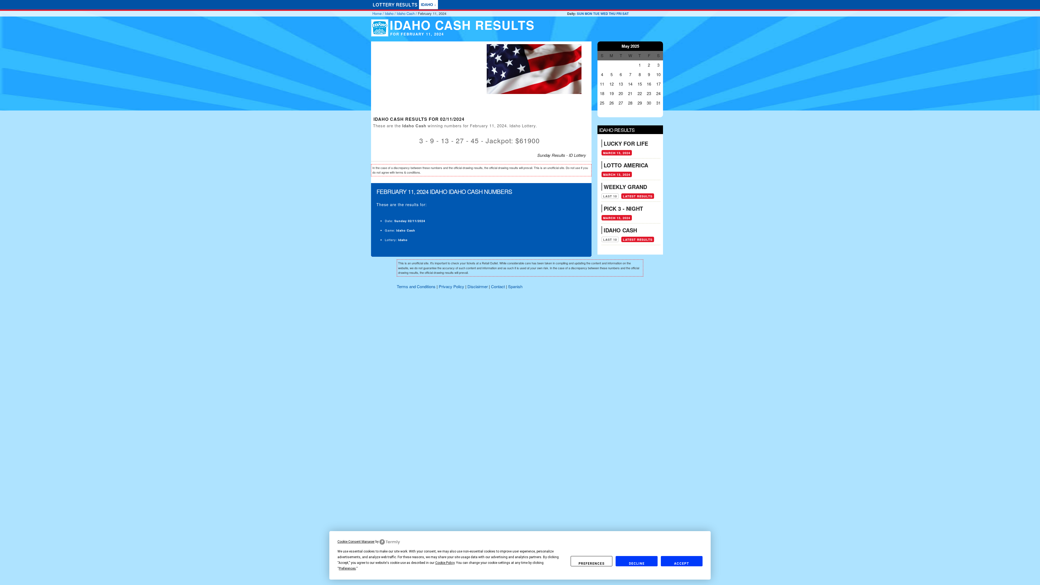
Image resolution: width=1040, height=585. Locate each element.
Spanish (515, 286)
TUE (596, 13)
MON (588, 13)
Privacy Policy (451, 286)
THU (612, 13)
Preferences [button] (347, 568)
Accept (681, 564)
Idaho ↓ (428, 4)
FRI (619, 13)
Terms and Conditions (416, 286)
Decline (637, 564)
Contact (498, 286)
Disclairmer (477, 286)
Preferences (591, 564)
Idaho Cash (406, 13)
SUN (580, 13)
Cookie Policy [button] (444, 563)
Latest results (637, 196)
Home (377, 13)
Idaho (389, 13)
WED (604, 13)
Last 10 (610, 196)
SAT (625, 13)
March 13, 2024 (616, 153)
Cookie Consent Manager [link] (356, 542)
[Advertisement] (424, 79)
